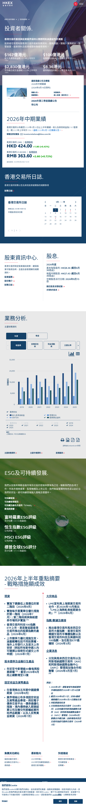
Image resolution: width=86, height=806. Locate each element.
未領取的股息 (52, 290)
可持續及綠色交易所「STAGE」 (18, 505)
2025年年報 (36, 759)
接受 (60, 801)
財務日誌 (9, 285)
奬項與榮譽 (9, 509)
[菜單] (81, 4)
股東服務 (9, 277)
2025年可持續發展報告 (41, 762)
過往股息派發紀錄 (55, 286)
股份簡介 (9, 281)
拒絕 (75, 801)
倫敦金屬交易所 (11, 759)
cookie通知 (57, 795)
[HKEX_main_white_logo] (10, 4)
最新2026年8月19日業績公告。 (47, 130)
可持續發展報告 (11, 502)
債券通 (7, 765)
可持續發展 (9, 498)
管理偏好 (5, 801)
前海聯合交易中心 (12, 762)
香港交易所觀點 (38, 765)
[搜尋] (76, 4)
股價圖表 (29, 142)
